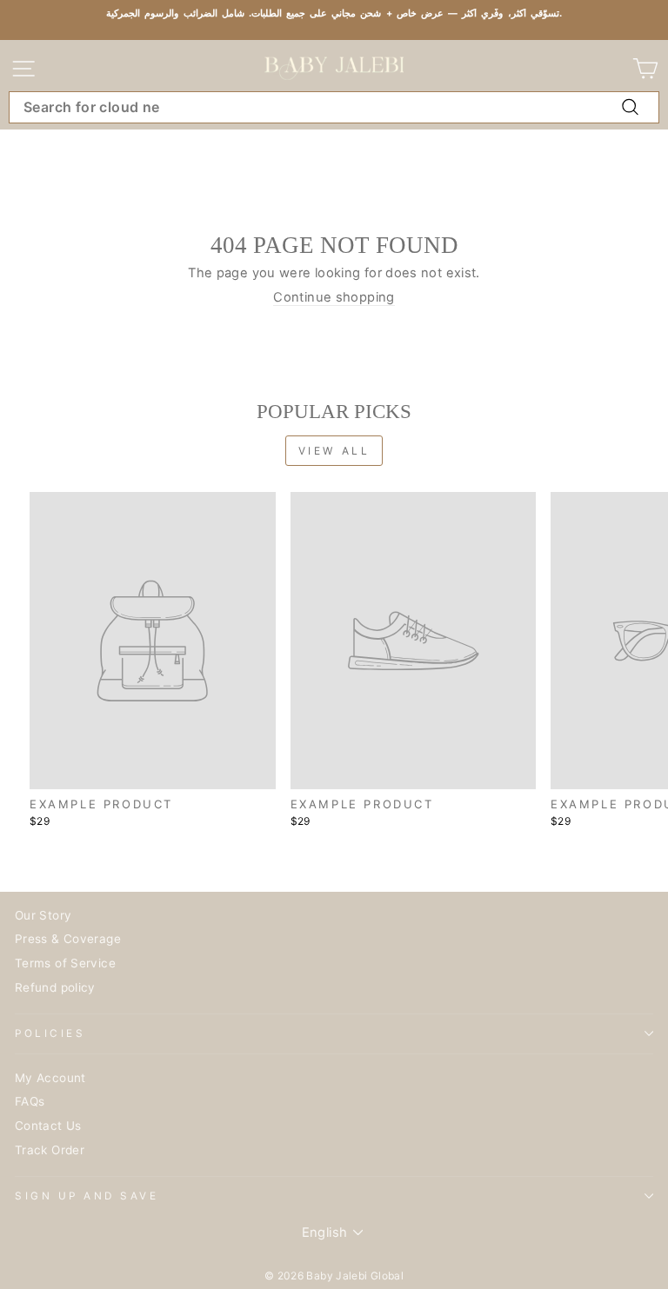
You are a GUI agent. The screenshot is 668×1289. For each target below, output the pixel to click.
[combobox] (334, 107)
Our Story (43, 915)
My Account (50, 1078)
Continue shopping (333, 297)
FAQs (29, 1101)
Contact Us (48, 1126)
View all (334, 450)
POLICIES (50, 1033)
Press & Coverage (68, 939)
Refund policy (55, 987)
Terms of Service (65, 963)
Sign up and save (87, 1196)
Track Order (49, 1150)
